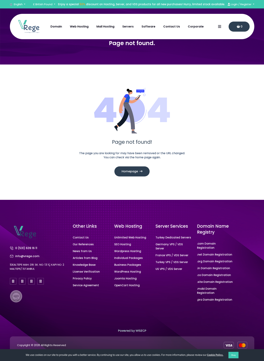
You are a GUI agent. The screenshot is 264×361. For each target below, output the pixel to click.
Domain (56, 26)
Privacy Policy (82, 278)
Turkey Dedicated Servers (173, 237)
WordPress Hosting (127, 271)
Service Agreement (86, 285)
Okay (233, 355)
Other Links (85, 226)
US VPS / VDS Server (169, 269)
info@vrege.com (27, 256)
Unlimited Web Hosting (130, 237)
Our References (83, 244)
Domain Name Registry (213, 229)
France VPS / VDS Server (172, 255)
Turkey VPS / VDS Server (172, 262)
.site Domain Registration (215, 282)
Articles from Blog (85, 258)
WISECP (140, 330)
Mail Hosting (105, 26)
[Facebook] (13, 281)
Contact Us (171, 26)
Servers (128, 26)
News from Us (82, 251)
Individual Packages (128, 258)
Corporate (196, 26)
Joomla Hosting (125, 278)
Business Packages (127, 265)
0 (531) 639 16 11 (26, 248)
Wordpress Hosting (127, 251)
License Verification (86, 271)
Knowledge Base (84, 265)
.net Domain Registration (214, 254)
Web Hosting (79, 26)
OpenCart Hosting (127, 285)
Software (148, 26)
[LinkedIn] (40, 281)
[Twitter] (22, 281)
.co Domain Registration (214, 275)
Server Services (172, 226)
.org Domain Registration (214, 261)
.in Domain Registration (213, 268)
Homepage (130, 171)
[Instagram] (31, 281)
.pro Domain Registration (214, 300)
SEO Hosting (122, 244)
